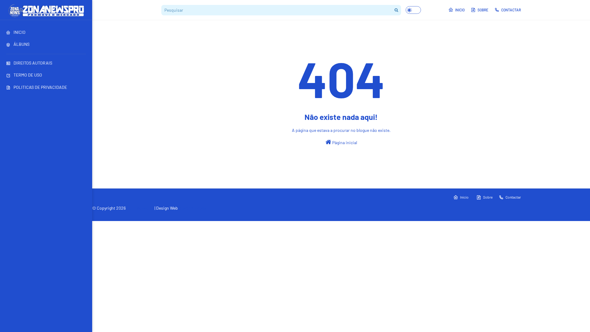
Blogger (176, 216)
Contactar (511, 10)
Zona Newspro (140, 208)
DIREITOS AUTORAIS (33, 62)
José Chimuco (192, 208)
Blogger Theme (134, 216)
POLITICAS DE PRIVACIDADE (40, 87)
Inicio (460, 10)
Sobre (483, 10)
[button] (413, 10)
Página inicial (344, 142)
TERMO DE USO (28, 74)
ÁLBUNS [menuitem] (22, 44)
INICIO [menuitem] (20, 32)
